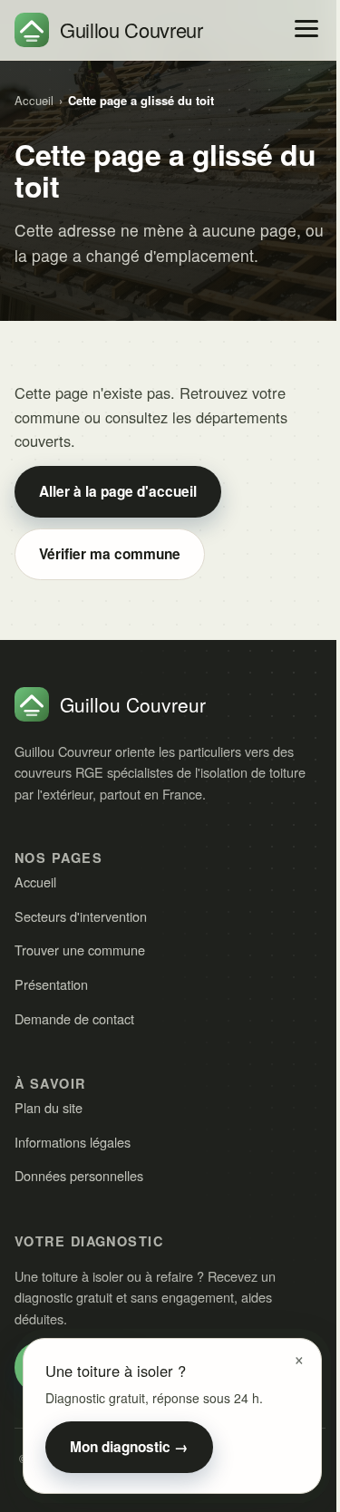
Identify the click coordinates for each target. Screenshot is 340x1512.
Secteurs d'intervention (81, 916)
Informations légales (73, 1141)
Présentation (51, 983)
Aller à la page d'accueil (118, 491)
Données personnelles (79, 1175)
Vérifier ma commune (109, 554)
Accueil (34, 100)
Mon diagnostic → (129, 1447)
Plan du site (49, 1107)
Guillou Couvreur (131, 29)
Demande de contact (74, 1018)
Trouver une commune (80, 949)
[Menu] (306, 29)
